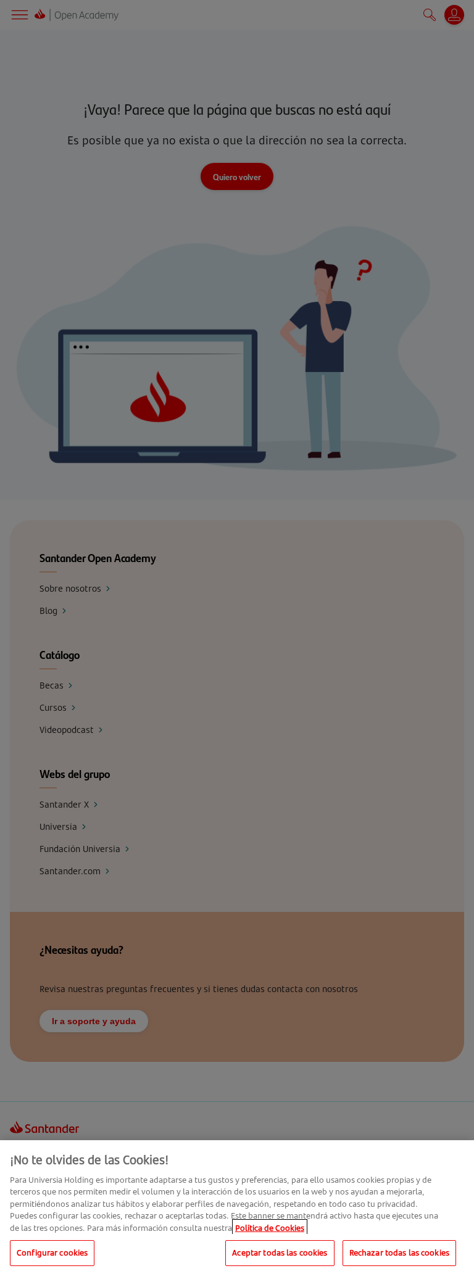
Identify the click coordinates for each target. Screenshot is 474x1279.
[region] (237, 1209)
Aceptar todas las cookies (279, 1252)
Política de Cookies (269, 1227)
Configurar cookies (52, 1252)
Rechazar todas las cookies (399, 1252)
